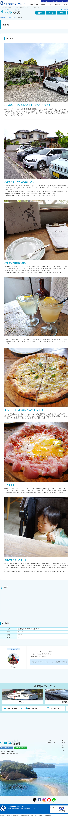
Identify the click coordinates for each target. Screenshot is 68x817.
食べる (63, 743)
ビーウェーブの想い (55, 1)
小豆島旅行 (2, 17)
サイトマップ (38, 815)
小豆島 (43, 4)
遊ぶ (63, 747)
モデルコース (51, 743)
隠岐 (37, 4)
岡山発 (51, 13)
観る (63, 740)
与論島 (31, 4)
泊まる (63, 750)
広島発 (61, 13)
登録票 (8, 815)
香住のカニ (56, 4)
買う (63, 745)
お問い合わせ (48, 815)
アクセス (50, 740)
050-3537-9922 (9, 751)
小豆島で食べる (12, 17)
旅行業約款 (15, 815)
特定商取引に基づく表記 (27, 815)
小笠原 (49, 4)
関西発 (40, 13)
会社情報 (45, 1)
